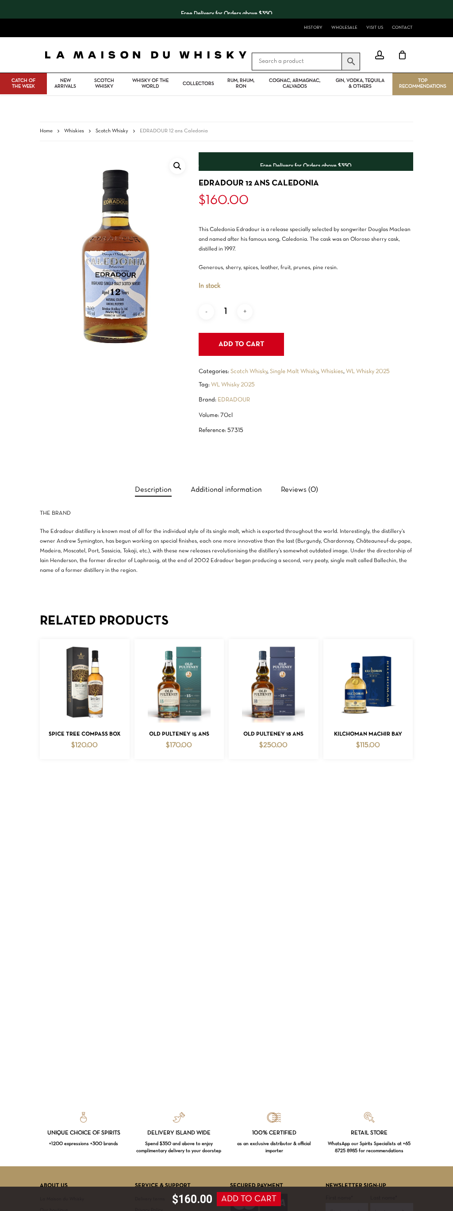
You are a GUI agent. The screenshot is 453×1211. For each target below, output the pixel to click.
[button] (177, 166)
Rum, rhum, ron (240, 83)
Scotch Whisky (104, 83)
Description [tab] (153, 489)
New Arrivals (65, 83)
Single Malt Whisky (294, 371)
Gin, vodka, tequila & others (360, 83)
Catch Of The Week (23, 83)
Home (46, 131)
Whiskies (74, 131)
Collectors (198, 83)
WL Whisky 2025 (368, 371)
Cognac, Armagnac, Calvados (294, 83)
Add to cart (241, 344)
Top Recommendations (422, 83)
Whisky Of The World (150, 83)
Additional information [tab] (226, 489)
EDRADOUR (234, 400)
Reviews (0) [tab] (299, 489)
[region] (226, 9)
